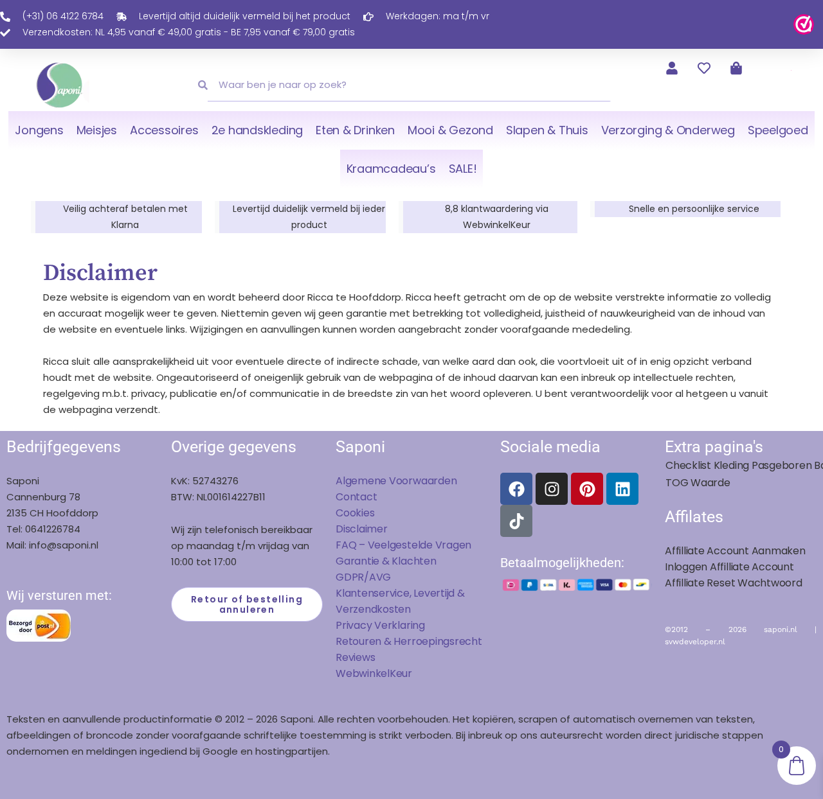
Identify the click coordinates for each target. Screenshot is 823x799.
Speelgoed (778, 130)
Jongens (39, 130)
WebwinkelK (366, 673)
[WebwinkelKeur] (803, 23)
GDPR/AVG (363, 577)
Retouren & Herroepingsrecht (409, 641)
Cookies (355, 512)
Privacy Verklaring (380, 625)
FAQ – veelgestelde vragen (403, 545)
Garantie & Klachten (386, 561)
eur (404, 673)
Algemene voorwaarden (396, 480)
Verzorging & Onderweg (668, 130)
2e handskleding (257, 130)
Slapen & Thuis (547, 130)
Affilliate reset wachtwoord (733, 582)
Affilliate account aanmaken (735, 550)
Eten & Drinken (355, 130)
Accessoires (164, 130)
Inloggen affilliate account (729, 566)
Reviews (355, 657)
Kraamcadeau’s (391, 169)
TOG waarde (697, 482)
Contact (356, 496)
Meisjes (97, 130)
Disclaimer (362, 529)
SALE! (463, 169)
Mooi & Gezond (450, 130)
